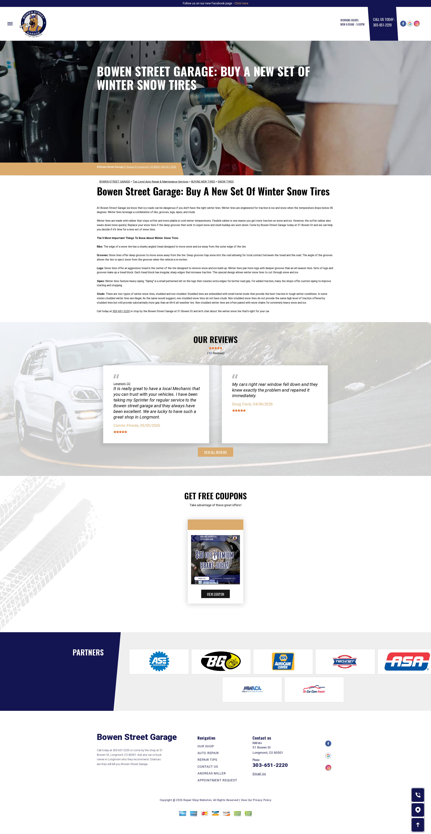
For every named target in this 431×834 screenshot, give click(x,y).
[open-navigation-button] (10, 23)
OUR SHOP (205, 746)
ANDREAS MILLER (211, 773)
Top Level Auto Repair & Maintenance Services (160, 181)
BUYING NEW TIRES (203, 181)
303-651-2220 (382, 24)
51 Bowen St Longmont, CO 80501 (142, 167)
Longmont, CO (121, 383)
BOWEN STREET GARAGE (114, 181)
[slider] (215, 348)
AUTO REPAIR (208, 753)
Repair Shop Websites (197, 800)
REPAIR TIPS (207, 760)
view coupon (215, 594)
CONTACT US (207, 767)
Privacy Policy (262, 800)
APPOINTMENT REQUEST (217, 780)
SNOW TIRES (226, 181)
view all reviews (215, 452)
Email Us (259, 773)
